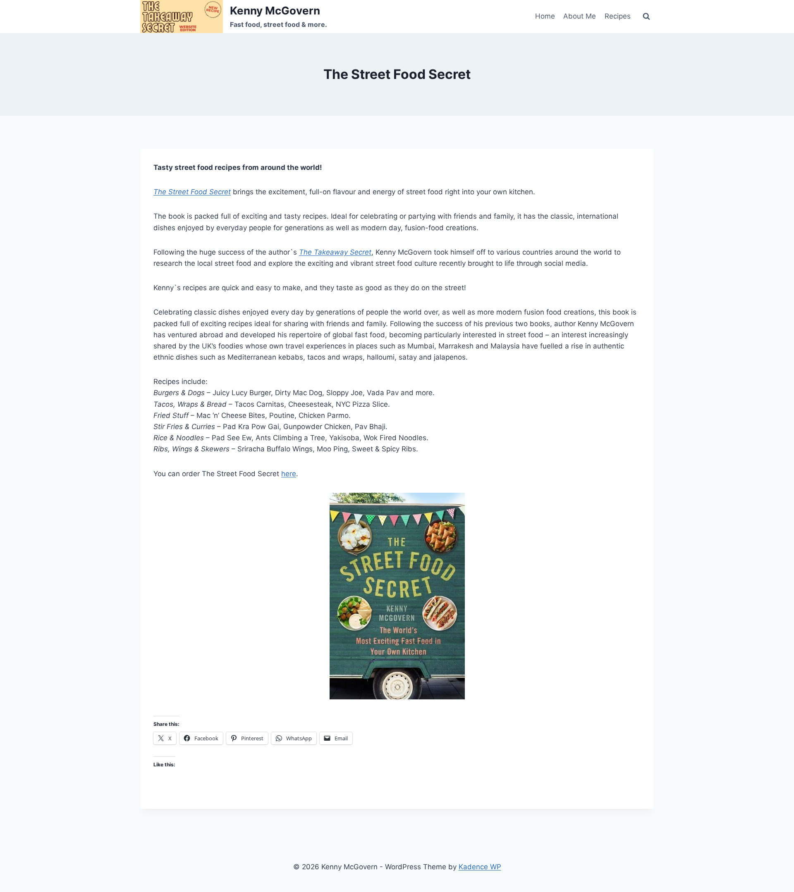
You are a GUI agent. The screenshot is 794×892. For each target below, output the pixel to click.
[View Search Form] (646, 16)
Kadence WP (480, 867)
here (288, 474)
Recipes (618, 16)
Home (545, 16)
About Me (579, 16)
